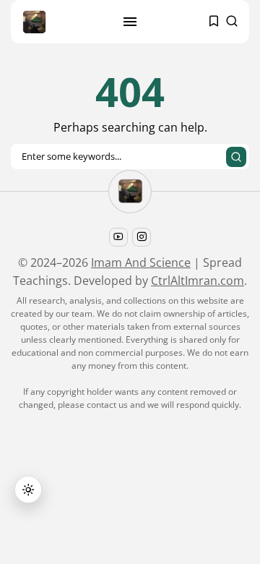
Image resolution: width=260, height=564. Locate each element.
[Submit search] (236, 157)
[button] (28, 489)
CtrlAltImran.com (197, 281)
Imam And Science (141, 262)
